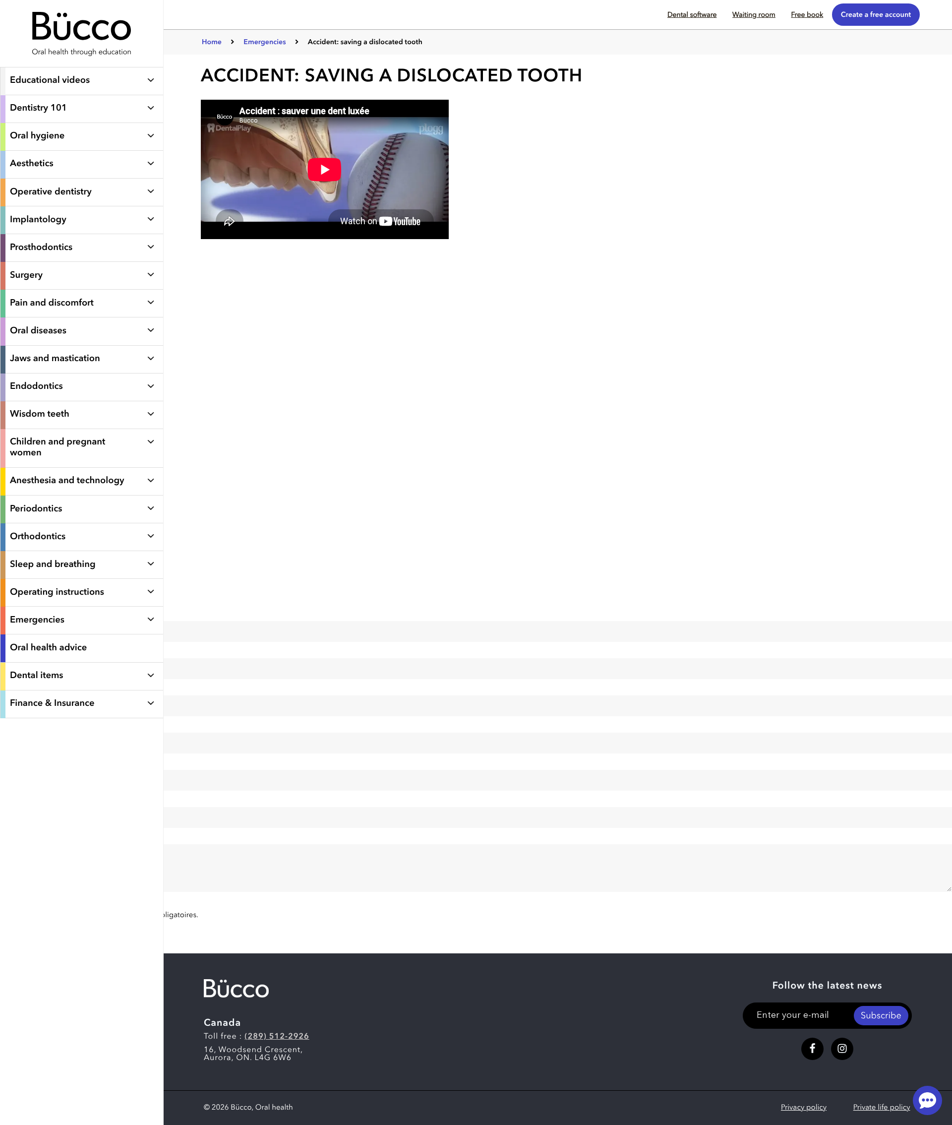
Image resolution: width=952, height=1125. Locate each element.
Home (212, 42)
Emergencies (37, 620)
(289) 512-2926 (276, 1037)
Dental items (36, 676)
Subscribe (881, 1016)
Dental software (692, 15)
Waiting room (753, 15)
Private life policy (881, 1108)
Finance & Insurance (52, 703)
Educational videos (50, 80)
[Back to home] (81, 62)
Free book (807, 15)
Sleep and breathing (53, 565)
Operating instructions (57, 592)
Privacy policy (804, 1108)
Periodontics (36, 509)
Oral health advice (48, 648)
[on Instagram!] (842, 1049)
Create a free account (876, 15)
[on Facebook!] (812, 1049)
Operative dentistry (51, 192)
